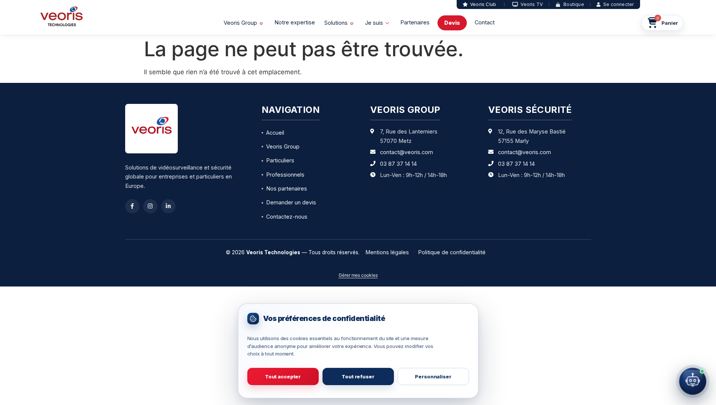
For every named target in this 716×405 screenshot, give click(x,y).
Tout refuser (358, 377)
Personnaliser (433, 377)
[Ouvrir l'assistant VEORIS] (692, 381)
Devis (452, 23)
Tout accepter (283, 377)
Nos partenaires (286, 188)
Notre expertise (294, 22)
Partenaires (415, 22)
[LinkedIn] (168, 206)
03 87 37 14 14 (398, 163)
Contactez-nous (286, 216)
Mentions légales (387, 252)
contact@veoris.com (406, 152)
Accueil (275, 132)
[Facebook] (132, 206)
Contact (485, 22)
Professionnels (285, 174)
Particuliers (280, 160)
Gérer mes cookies (358, 275)
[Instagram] (150, 206)
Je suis (374, 23)
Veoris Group (240, 23)
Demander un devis (291, 202)
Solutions (336, 23)
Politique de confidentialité (452, 252)
